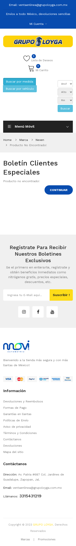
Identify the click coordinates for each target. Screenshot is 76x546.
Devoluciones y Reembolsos (23, 401)
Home (7, 140)
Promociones (47, 539)
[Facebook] (38, 312)
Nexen (39, 140)
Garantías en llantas (17, 414)
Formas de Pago (15, 407)
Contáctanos (12, 439)
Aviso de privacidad (17, 426)
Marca (23, 140)
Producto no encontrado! (28, 145)
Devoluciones (12, 445)
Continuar (59, 190)
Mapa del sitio (13, 452)
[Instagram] (24, 312)
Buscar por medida (19, 81)
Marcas (25, 539)
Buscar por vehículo (20, 88)
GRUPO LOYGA (43, 524)
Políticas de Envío (15, 420)
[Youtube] (52, 312)
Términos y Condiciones (20, 433)
